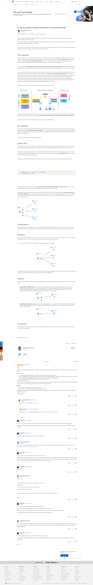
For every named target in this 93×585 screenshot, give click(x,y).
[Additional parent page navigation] (21, 4)
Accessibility (76, 578)
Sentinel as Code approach (22, 196)
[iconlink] (19, 354)
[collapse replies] (14, 364)
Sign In (79, 1)
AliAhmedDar (22, 420)
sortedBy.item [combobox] (75, 361)
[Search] (72, 1)
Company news (77, 571)
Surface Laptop (7, 569)
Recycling (75, 583)
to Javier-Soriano (35, 408)
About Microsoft (77, 569)
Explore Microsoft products (8, 578)
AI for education (35, 580)
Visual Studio (63, 580)
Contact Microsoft (48, 583)
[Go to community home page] (13, 1)
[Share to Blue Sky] (53, 562)
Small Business (48, 580)
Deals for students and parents (37, 578)
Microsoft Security (48, 569)
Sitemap (43, 583)
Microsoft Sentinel (26, 4)
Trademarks (66, 583)
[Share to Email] (57, 562)
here (67, 68)
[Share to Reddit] (51, 562)
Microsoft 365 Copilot (49, 578)
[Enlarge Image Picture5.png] (28, 210)
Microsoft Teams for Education (37, 571)
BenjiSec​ (32, 402)
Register (75, 1)
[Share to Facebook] (48, 562)
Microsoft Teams (48, 576)
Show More (23, 417)
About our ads (79, 583)
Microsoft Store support (22, 571)
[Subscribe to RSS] (55, 562)
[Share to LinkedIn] (46, 562)
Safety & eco (70, 583)
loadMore (18, 544)
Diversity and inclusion (78, 576)
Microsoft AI (48, 568)
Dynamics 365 (48, 571)
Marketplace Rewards (64, 578)
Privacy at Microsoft (77, 573)
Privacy (52, 583)
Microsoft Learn (63, 571)
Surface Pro (6, 568)
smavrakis (21, 364)
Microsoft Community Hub (16, 4)
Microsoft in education (36, 568)
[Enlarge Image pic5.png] (46, 313)
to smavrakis (34, 399)
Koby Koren (35, 34)
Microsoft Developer (63, 569)
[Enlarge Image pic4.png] (46, 297)
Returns (20, 573)
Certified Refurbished (22, 576)
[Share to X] (50, 562)
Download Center (21, 569)
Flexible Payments (21, 580)
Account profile (21, 568)
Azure (62, 568)
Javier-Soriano (23, 30)
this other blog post (22, 243)
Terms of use (61, 583)
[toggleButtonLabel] (80, 4)
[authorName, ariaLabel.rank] (18, 31)
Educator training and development (37, 576)
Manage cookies (57, 583)
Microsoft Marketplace (64, 576)
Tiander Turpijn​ (25, 402)
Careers (76, 568)
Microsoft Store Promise (22, 578)
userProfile (73, 348)
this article (52, 81)
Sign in (64, 555)
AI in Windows (6, 576)
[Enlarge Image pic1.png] (44, 100)
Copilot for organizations (8, 573)
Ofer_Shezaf (28, 34)
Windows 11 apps (7, 580)
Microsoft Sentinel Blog (33, 4)
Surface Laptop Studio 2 (8, 571)
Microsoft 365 (48, 573)
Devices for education (36, 569)
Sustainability (77, 580)
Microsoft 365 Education (36, 573)
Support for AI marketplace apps (65, 573)
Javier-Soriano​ (27, 412)
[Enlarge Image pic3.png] (46, 257)
